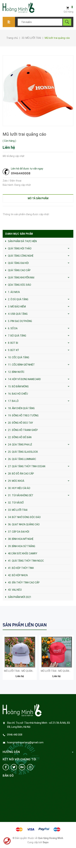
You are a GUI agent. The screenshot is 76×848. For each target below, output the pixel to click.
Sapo (46, 842)
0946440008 (20, 173)
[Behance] (22, 767)
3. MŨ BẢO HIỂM (17, 306)
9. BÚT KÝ (13, 350)
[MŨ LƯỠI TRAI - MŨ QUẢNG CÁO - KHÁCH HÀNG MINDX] (56, 652)
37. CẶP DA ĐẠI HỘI (18, 531)
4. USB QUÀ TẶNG (18, 313)
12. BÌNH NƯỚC (16, 372)
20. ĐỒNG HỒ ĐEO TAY (20, 422)
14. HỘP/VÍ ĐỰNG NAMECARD (24, 379)
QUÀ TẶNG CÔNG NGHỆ (20, 255)
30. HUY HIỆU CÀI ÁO (19, 488)
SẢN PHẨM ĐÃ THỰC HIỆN (22, 241)
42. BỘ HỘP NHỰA (18, 575)
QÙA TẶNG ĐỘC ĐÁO (19, 284)
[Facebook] (6, 767)
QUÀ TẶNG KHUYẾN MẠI (21, 277)
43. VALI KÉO (15, 589)
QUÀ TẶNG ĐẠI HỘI (18, 263)
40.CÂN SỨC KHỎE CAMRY (22, 553)
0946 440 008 (14, 734)
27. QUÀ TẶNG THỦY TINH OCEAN (26, 466)
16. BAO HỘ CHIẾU (18, 393)
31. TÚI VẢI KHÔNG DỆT (20, 495)
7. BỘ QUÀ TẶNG (17, 335)
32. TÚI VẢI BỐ (16, 502)
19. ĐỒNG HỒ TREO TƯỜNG (23, 415)
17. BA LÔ (13, 401)
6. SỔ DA (12, 328)
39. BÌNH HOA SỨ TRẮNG (21, 546)
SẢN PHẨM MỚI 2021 (19, 597)
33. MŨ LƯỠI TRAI (17, 509)
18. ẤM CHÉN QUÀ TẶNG (21, 408)
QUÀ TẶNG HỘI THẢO (19, 248)
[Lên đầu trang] (71, 839)
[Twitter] (14, 767)
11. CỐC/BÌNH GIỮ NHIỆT (21, 364)
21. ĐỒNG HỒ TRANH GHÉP (23, 430)
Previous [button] (63, 625)
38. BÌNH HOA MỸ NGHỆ (20, 539)
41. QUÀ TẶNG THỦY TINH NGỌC (26, 560)
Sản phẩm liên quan (25, 625)
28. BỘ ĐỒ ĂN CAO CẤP (21, 473)
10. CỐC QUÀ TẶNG (18, 357)
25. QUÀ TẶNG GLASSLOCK (23, 451)
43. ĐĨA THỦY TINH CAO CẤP (24, 582)
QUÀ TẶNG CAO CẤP (19, 270)
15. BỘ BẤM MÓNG (18, 386)
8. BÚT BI (13, 342)
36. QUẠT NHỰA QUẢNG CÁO (24, 524)
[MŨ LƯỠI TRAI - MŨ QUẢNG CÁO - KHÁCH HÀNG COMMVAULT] (19, 652)
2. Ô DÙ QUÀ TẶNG (18, 299)
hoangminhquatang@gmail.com (25, 742)
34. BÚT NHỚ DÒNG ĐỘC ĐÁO (24, 517)
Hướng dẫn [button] (11, 752)
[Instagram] (30, 767)
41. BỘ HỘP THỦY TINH (21, 568)
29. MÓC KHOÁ (16, 480)
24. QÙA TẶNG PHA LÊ (20, 444)
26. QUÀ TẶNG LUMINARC (22, 459)
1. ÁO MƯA (14, 292)
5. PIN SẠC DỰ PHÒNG (20, 321)
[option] (20, 659)
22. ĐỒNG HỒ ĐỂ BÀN (19, 437)
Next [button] (70, 625)
